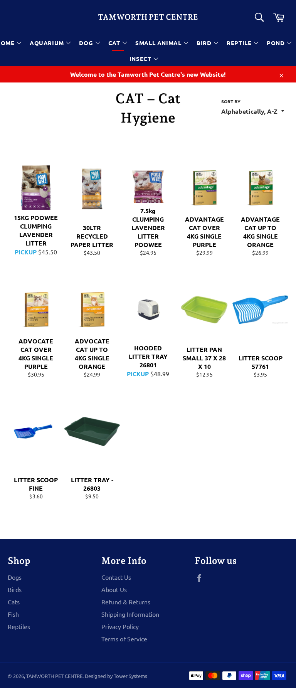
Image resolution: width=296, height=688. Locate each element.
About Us (114, 589)
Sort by (230, 101)
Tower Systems (130, 676)
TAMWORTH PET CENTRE (148, 17)
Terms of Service (124, 639)
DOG (86, 43)
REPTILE (240, 43)
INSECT (141, 58)
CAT (115, 43)
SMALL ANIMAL (159, 43)
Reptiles (19, 626)
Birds (15, 589)
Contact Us (116, 577)
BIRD (205, 43)
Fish (13, 614)
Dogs (15, 577)
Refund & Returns (125, 602)
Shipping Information (130, 614)
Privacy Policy (120, 626)
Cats (14, 602)
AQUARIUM (48, 43)
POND (276, 43)
